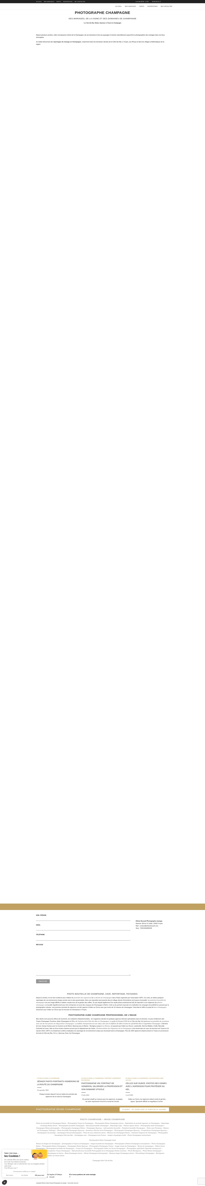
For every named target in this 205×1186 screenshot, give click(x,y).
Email (38, 925)
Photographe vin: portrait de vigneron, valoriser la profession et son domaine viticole (101, 1086)
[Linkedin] (165, 1)
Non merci (9, 1175)
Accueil (39, 1)
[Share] (171, 6)
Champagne (136, 480)
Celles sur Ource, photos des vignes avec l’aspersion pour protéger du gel (146, 1086)
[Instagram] (168, 1)
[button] (4, 1182)
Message (39, 944)
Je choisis (24, 1175)
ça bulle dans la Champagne (48, 1078)
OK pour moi (39, 1175)
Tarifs (58, 1)
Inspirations (67, 1)
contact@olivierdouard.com (149, 926)
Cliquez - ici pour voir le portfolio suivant (144, 1109)
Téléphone (40, 934)
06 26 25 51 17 (156, 1)
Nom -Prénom (41, 915)
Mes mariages (49, 1)
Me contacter (80, 1)
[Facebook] (163, 1)
